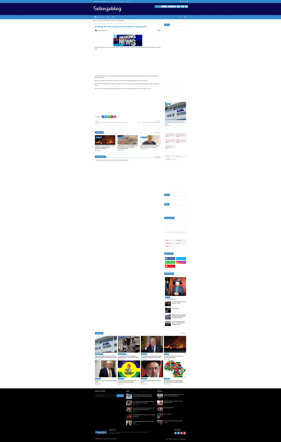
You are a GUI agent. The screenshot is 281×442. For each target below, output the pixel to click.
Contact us (114, 1)
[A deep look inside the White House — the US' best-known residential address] (168, 323)
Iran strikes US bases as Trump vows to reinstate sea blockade (174, 356)
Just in (102, 17)
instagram (182, 262)
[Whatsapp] (109, 117)
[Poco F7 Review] (168, 310)
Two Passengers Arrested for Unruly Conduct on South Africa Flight (127, 381)
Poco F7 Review (175, 308)
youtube (171, 266)
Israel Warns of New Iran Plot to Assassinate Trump (106, 381)
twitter (182, 258)
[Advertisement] (128, 65)
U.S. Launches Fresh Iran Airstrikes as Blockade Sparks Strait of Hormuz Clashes (128, 356)
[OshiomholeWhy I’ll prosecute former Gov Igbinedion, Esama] (160, 403)
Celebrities (179, 240)
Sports (178, 6)
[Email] (115, 117)
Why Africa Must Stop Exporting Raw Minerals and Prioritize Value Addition (173, 381)
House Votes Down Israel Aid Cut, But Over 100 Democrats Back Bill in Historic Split (151, 356)
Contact (167, 159)
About (178, 156)
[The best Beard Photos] (175, 286)
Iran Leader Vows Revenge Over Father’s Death (151, 381)
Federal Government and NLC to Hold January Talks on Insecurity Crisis (149, 146)
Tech (186, 6)
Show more (157, 132)
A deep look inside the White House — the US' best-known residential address (178, 323)
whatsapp (171, 262)
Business (168, 246)
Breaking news (101, 23)
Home (98, 17)
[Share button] (118, 117)
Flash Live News (171, 6)
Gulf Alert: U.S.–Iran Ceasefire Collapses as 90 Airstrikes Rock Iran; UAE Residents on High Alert (105, 147)
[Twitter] (106, 117)
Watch (113, 17)
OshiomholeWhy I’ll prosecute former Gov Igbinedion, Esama (173, 401)
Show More (183, 333)
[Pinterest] (112, 117)
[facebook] (170, 232)
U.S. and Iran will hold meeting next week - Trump (179, 302)
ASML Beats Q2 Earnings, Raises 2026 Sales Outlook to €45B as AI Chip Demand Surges (175, 123)
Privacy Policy (121, 1)
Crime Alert (164, 6)
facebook (171, 258)
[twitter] (181, 232)
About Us (109, 1)
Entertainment (169, 243)
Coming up (127, 1)
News (182, 6)
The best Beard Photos (170, 299)
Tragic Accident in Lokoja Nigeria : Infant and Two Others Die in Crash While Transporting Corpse (128, 147)
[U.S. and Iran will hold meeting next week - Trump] (168, 303)
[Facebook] (103, 117)
